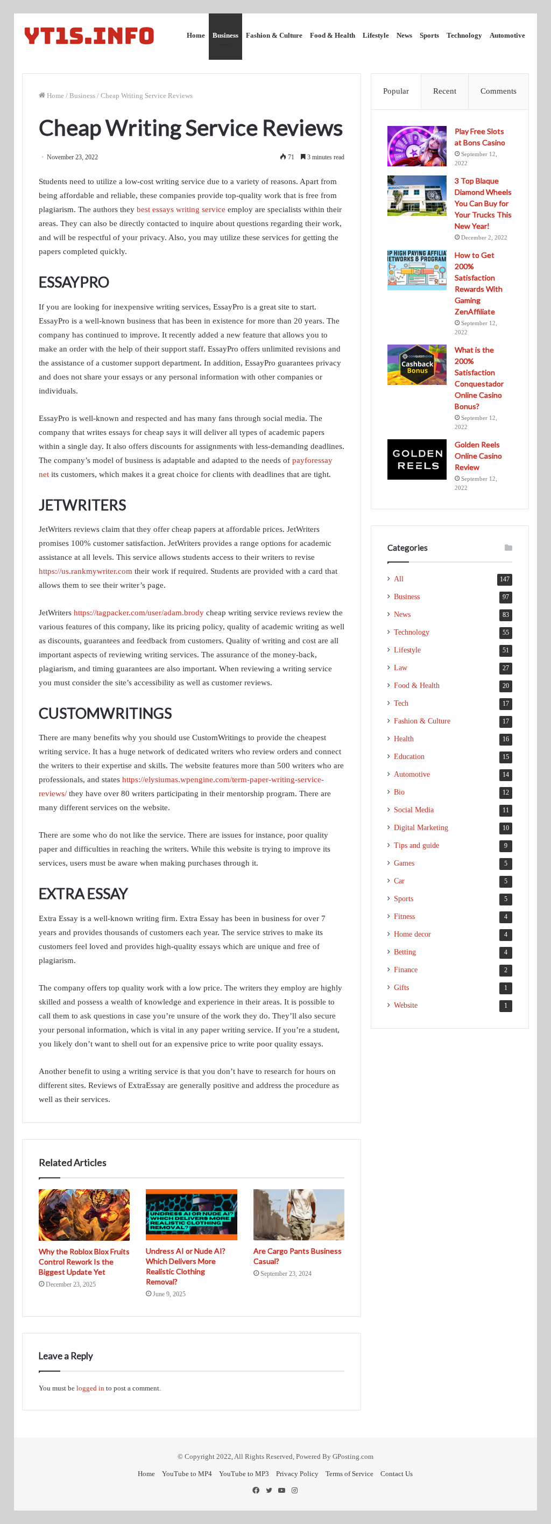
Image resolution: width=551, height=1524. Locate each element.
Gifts (401, 988)
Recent (444, 91)
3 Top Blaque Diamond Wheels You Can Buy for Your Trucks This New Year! (483, 203)
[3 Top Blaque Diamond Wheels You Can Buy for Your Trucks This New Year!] (417, 195)
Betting (405, 952)
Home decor (412, 934)
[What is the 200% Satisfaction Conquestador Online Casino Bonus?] (417, 365)
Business (225, 35)
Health (404, 739)
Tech (401, 703)
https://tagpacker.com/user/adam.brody (139, 612)
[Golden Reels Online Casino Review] (417, 459)
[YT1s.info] (89, 35)
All (399, 579)
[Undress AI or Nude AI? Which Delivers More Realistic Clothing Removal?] (191, 1215)
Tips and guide (416, 845)
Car (399, 881)
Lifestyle (376, 35)
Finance (406, 970)
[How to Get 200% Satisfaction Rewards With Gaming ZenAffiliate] (417, 270)
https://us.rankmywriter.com (85, 571)
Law (400, 668)
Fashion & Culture (274, 35)
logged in (90, 1388)
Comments (499, 91)
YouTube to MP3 (244, 1474)
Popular (396, 91)
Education (409, 757)
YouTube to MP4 (187, 1474)
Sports (429, 35)
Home (196, 35)
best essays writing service (181, 209)
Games (404, 863)
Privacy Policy (297, 1474)
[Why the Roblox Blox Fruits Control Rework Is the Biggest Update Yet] (84, 1215)
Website (406, 1005)
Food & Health (332, 35)
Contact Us (396, 1474)
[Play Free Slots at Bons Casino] (417, 146)
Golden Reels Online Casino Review (478, 456)
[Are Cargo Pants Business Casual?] (299, 1215)
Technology (464, 35)
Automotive (507, 35)
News (404, 35)
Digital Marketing (421, 828)
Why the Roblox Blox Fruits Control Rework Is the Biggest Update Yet (84, 1261)
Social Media (414, 810)
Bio (399, 792)
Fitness (404, 916)
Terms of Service (349, 1474)
